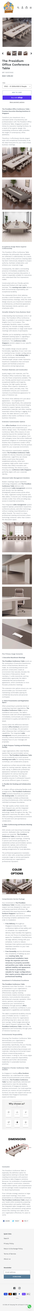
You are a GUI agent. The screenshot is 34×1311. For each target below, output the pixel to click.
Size (4, 83)
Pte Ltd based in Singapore (23, 1304)
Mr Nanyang (11, 1304)
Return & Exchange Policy (13, 1249)
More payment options (17, 102)
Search (6, 1238)
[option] (9, 53)
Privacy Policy (9, 1243)
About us (7, 1259)
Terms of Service (10, 1254)
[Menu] (31, 7)
